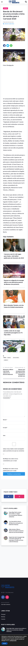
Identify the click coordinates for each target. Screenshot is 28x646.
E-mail (5, 427)
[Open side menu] (2, 2)
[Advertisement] (14, 83)
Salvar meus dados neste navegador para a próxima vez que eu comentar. (13, 449)
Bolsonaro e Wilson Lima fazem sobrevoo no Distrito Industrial (8, 372)
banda (9, 357)
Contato (3, 619)
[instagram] (19, 496)
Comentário (7, 397)
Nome (5, 419)
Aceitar (4, 643)
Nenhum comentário (9, 23)
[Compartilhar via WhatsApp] (11, 45)
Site (4, 435)
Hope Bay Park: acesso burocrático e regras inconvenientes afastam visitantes (15, 515)
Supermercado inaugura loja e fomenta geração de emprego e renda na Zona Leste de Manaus (16, 539)
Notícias (3, 616)
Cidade (5, 8)
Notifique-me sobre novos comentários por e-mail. (10, 459)
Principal (3, 614)
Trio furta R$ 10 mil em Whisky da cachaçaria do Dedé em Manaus (16, 523)
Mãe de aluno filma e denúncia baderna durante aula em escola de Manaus (16, 531)
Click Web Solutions (5, 604)
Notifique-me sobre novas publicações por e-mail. (10, 469)
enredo (6, 360)
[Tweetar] (7, 45)
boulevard (16, 357)
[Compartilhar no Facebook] (4, 45)
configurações (12, 640)
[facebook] (8, 496)
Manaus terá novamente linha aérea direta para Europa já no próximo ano (20, 373)
